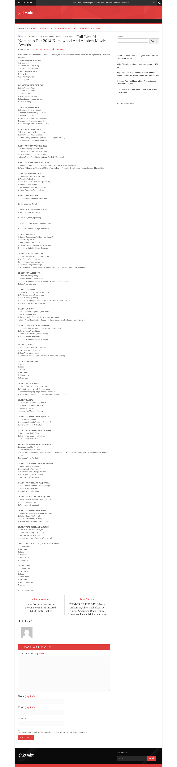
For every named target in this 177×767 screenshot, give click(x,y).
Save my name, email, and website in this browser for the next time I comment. (52, 732)
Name (27, 696)
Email (27, 707)
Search (120, 36)
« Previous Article (41, 599)
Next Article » (87, 599)
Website (22, 718)
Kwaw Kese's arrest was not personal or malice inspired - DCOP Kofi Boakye (41, 607)
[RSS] (154, 3)
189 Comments (61, 49)
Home (21, 28)
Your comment (31, 653)
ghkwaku (26, 12)
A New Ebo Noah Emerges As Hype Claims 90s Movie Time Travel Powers (101, 3)
